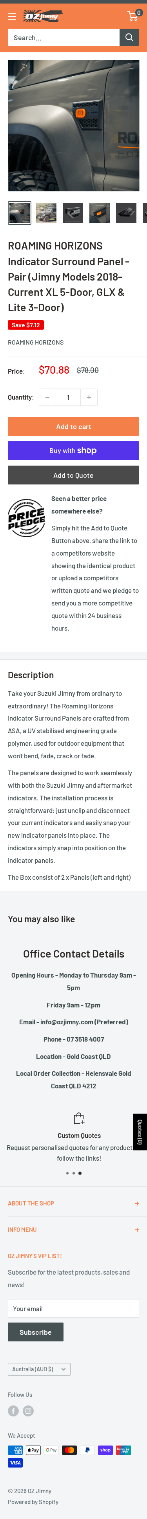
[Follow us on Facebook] (13, 1410)
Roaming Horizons (36, 342)
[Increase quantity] (89, 397)
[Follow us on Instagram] (28, 1410)
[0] (133, 16)
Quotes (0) (140, 1132)
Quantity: (21, 397)
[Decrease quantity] (47, 397)
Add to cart (73, 426)
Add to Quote (73, 475)
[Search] (129, 37)
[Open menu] (12, 16)
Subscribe (36, 1332)
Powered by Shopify (33, 1501)
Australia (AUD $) (32, 1369)
